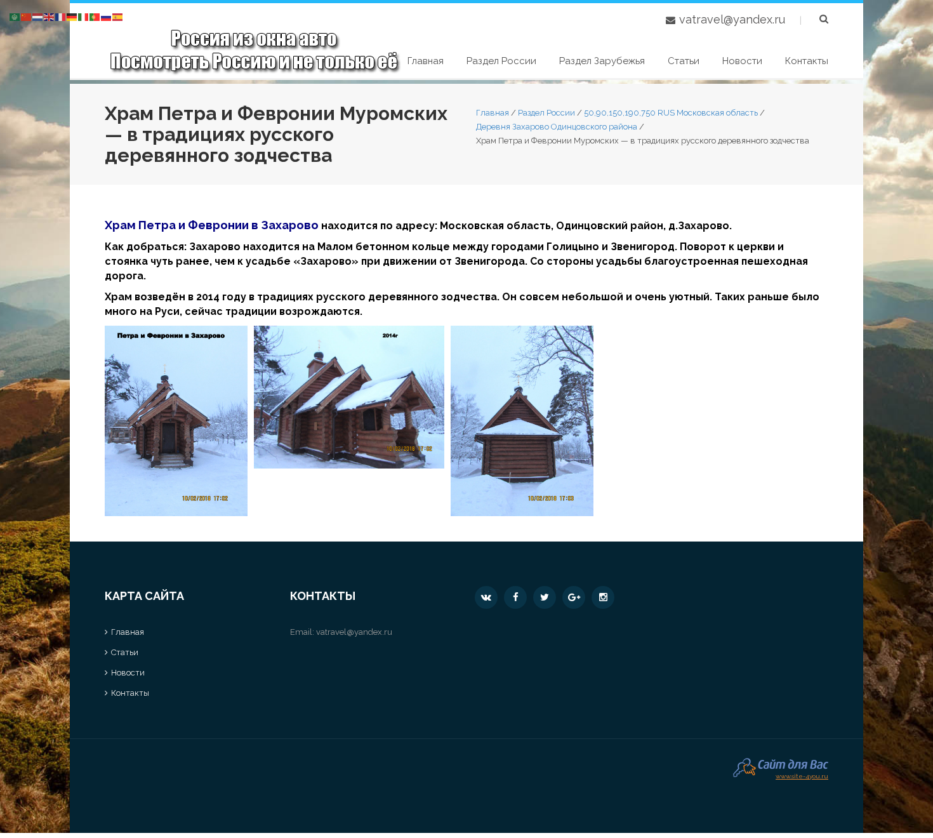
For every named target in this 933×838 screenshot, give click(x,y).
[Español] (118, 16)
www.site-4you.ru (802, 775)
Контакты (806, 61)
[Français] (61, 16)
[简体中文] (26, 16)
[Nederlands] (38, 16)
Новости (742, 61)
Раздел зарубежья (602, 61)
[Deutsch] (72, 16)
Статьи (683, 61)
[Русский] (106, 16)
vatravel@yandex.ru (732, 19)
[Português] (95, 16)
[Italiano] (83, 16)
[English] (49, 16)
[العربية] (15, 16)
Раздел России (501, 61)
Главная (425, 61)
